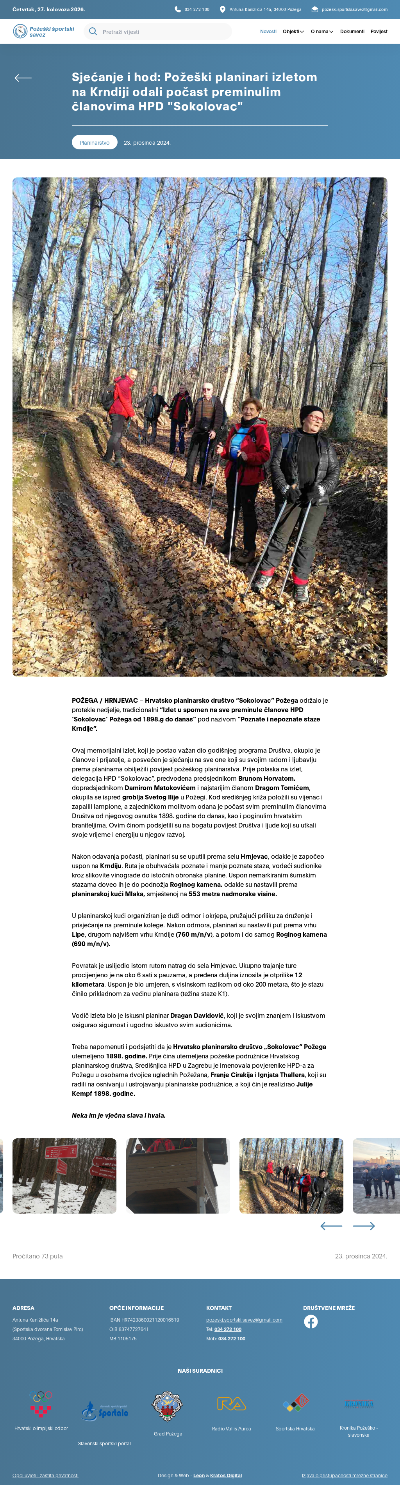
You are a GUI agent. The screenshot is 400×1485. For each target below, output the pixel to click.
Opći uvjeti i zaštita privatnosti (45, 1475)
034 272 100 (227, 1329)
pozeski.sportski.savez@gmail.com (244, 1319)
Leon (199, 1475)
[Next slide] (364, 1226)
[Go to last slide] (331, 1226)
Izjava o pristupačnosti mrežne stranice (345, 1475)
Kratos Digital (226, 1475)
